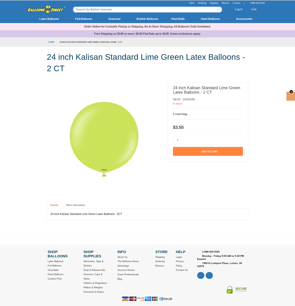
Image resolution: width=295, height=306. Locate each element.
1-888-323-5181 (257, 3)
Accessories (244, 18)
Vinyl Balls (178, 18)
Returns (225, 3)
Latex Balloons (49, 18)
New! (191, 3)
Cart (254, 9)
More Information (75, 205)
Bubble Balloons (147, 18)
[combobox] (147, 9)
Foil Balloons (83, 18)
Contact (236, 3)
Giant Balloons (210, 18)
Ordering (202, 3)
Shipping (214, 3)
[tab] (54, 206)
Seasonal (114, 18)
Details (54, 205)
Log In (239, 9)
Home (51, 42)
